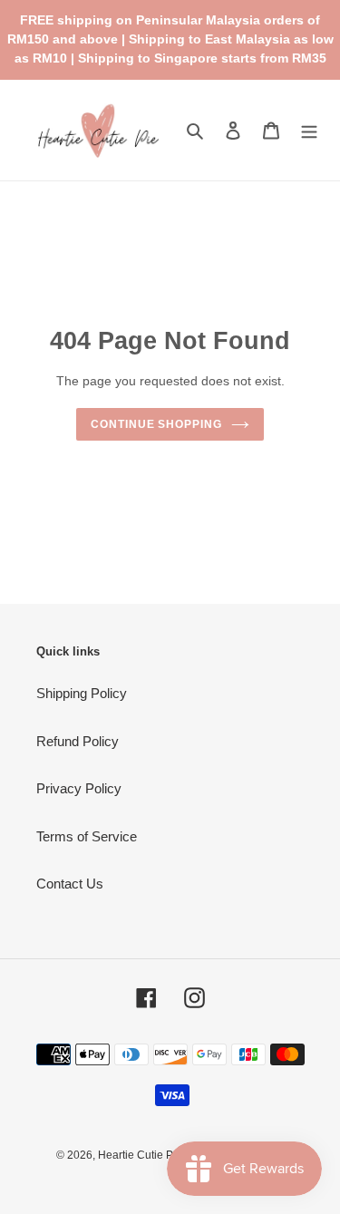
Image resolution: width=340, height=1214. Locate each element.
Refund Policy (77, 741)
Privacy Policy (78, 788)
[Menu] (309, 130)
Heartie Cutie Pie (140, 1155)
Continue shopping (157, 424)
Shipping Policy (81, 693)
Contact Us (69, 883)
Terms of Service (86, 836)
